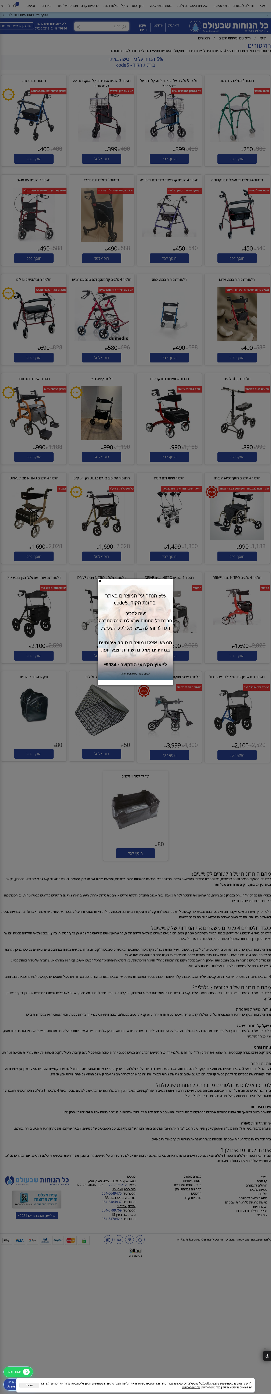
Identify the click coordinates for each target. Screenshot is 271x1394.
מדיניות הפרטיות (191, 1387)
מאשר (29, 1385)
